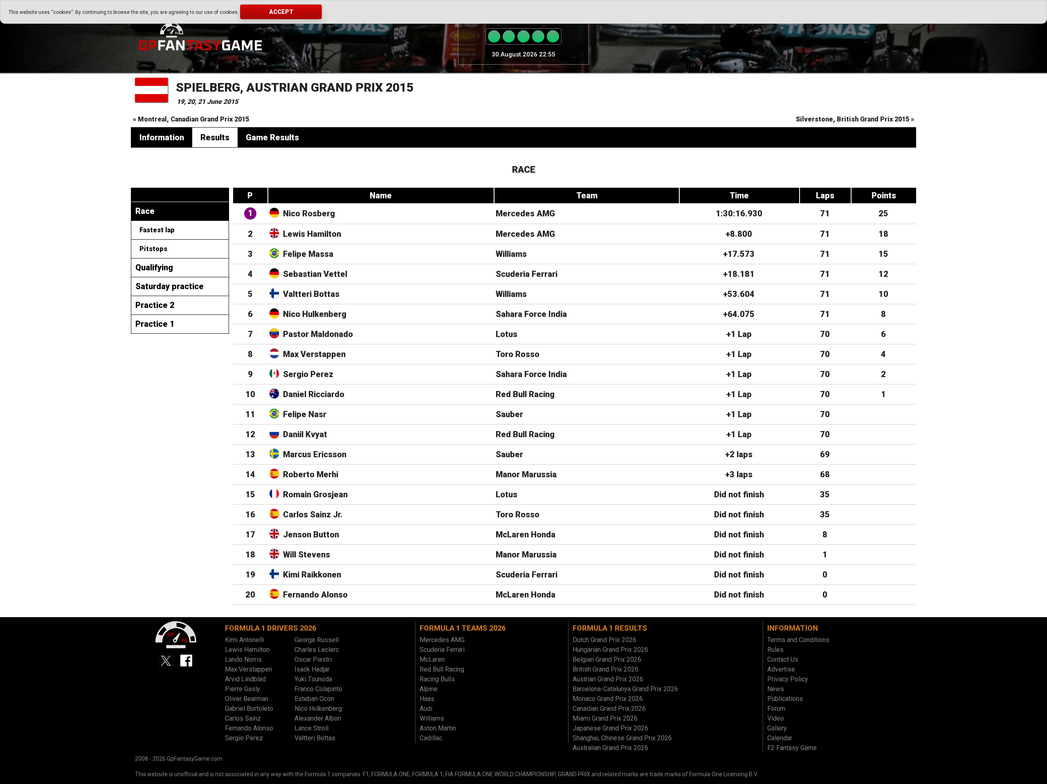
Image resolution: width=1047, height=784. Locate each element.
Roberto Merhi (310, 474)
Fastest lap (157, 230)
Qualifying (154, 267)
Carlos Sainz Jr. (313, 514)
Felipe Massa (308, 254)
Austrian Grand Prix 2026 (608, 679)
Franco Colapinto (318, 689)
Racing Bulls (437, 679)
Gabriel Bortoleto (249, 708)
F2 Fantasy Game (792, 748)
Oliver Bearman (246, 699)
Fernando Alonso (315, 595)
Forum (776, 708)
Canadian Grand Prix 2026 (609, 708)
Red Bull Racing (525, 394)
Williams (511, 254)
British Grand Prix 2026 (605, 669)
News (775, 689)
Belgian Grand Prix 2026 (607, 659)
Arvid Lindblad (245, 679)
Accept (281, 12)
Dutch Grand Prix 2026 (604, 640)
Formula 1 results (610, 628)
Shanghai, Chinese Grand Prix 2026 (622, 738)
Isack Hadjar (312, 669)
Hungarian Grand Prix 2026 (610, 650)
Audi (426, 708)
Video (775, 718)
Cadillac (431, 738)
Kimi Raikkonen (312, 575)
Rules (775, 650)
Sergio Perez (308, 374)
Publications (785, 699)
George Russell (316, 640)
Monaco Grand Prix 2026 (608, 699)
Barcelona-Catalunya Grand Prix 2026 (625, 689)
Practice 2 (155, 305)
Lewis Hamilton (312, 234)
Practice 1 (155, 324)
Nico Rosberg (309, 213)
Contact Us (782, 659)
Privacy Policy (787, 679)
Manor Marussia (526, 474)
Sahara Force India (531, 314)
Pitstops (153, 249)
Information (161, 137)
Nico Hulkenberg (314, 314)
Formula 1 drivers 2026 (270, 628)
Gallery (777, 728)
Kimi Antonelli (244, 640)
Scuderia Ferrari (526, 274)
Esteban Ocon (314, 699)
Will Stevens (306, 554)
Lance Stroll (311, 728)
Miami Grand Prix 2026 (605, 718)
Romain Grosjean (315, 494)
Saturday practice (169, 286)
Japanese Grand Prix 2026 (610, 728)
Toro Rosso (517, 354)
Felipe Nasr (304, 414)
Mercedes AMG (525, 213)
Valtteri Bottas (311, 294)
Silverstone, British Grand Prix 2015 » (855, 119)
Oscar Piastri (313, 659)
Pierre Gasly (242, 689)
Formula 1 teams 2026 (463, 628)
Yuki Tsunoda (313, 679)
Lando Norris (243, 659)
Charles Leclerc (316, 650)
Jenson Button (311, 534)
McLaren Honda (525, 534)
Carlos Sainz (243, 718)
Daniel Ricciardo (313, 394)
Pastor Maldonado (318, 334)
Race (145, 211)
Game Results (272, 137)
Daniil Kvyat (305, 434)
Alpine (429, 689)
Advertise (781, 669)
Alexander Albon (317, 718)
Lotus (506, 334)
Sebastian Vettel (315, 274)
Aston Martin (438, 728)
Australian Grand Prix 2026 (610, 748)
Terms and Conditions (798, 640)
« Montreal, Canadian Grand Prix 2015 (191, 119)
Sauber (509, 414)
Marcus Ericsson (314, 454)
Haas (427, 699)
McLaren (432, 659)
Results (214, 137)
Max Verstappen (314, 354)
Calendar (779, 738)
